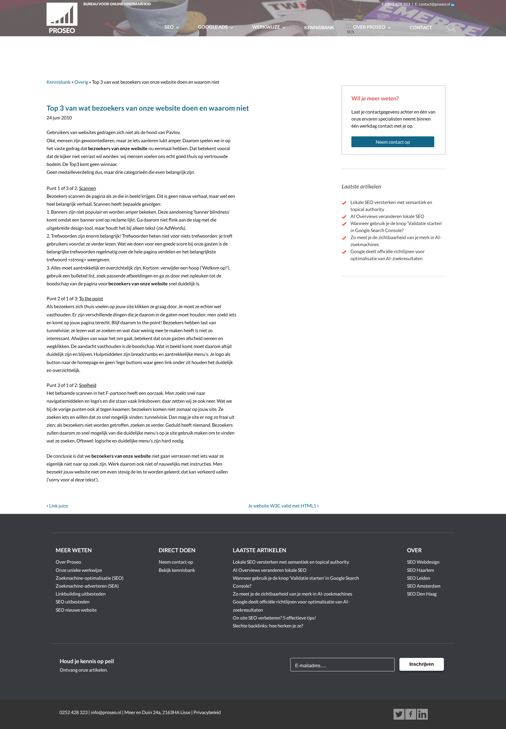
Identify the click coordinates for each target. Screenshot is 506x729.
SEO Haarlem (420, 570)
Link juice (58, 505)
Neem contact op (393, 142)
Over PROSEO (369, 27)
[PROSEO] (100, 18)
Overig (81, 82)
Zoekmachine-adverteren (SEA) (87, 586)
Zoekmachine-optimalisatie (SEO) (90, 578)
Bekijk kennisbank (177, 570)
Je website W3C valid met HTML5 (282, 505)
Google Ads (213, 27)
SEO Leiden (418, 578)
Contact (421, 27)
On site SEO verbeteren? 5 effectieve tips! (274, 617)
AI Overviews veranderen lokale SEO (387, 216)
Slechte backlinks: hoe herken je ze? (268, 625)
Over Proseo (68, 562)
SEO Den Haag (422, 593)
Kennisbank (319, 27)
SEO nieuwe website (76, 610)
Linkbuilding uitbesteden (81, 593)
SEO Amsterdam (423, 586)
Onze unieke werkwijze (79, 570)
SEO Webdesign (423, 562)
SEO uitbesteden (73, 601)
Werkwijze (266, 27)
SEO (170, 27)
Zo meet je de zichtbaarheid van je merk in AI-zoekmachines (292, 593)
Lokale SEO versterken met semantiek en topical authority (291, 562)
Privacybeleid (207, 712)
